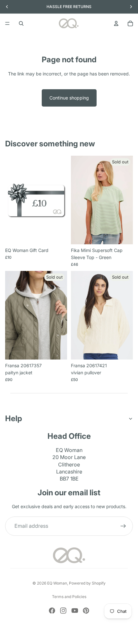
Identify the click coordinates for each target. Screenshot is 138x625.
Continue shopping (69, 97)
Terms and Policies (69, 596)
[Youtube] (75, 610)
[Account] (116, 23)
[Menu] (7, 23)
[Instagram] (63, 610)
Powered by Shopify (87, 583)
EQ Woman (57, 583)
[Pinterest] (86, 610)
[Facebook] (52, 610)
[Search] (21, 23)
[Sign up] (123, 526)
